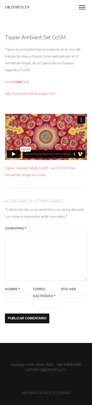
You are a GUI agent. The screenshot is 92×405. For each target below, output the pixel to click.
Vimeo (41, 175)
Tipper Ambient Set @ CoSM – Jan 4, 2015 (36, 168)
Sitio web (68, 289)
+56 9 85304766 (69, 364)
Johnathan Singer (18, 175)
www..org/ (17, 81)
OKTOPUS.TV (17, 7)
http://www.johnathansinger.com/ (30, 93)
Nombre (12, 289)
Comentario (15, 228)
